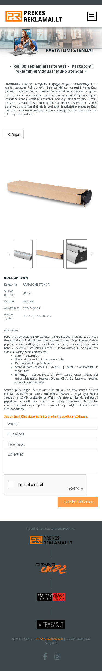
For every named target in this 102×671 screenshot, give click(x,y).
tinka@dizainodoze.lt (49, 639)
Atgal (15, 134)
